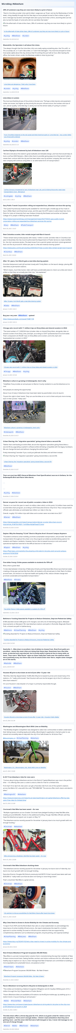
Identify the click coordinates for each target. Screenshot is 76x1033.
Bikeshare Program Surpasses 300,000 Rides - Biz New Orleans (24, 976)
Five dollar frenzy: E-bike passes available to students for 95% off (24, 609)
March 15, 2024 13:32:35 (9, 916)
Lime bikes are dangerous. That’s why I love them (19, 84)
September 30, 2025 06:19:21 (11, 39)
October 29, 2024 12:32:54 (10, 556)
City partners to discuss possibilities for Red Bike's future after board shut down (29, 913)
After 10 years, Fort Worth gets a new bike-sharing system (22, 301)
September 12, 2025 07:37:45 (11, 92)
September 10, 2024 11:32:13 (11, 612)
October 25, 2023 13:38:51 (10, 1010)
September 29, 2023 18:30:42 (11, 1029)
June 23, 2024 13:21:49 (9, 720)
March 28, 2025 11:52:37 (9, 228)
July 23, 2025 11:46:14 (9, 199)
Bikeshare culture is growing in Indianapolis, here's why (22, 427)
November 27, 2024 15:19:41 (11, 496)
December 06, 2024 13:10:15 (10, 435)
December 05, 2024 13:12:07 (10, 469)
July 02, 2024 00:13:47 (9, 667)
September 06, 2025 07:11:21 (11, 144)
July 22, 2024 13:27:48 (9, 643)
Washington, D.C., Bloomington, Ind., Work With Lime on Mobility (25, 767)
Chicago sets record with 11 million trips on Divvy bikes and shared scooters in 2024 (30, 367)
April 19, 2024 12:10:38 (9, 803)
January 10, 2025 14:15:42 (10, 375)
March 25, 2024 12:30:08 (9, 859)
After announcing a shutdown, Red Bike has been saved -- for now (25, 856)
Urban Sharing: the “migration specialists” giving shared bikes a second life (28, 461)
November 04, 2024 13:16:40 (11, 527)
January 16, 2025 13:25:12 (10, 322)
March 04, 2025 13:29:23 (9, 255)
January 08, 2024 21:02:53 (10, 947)
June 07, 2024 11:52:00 (9, 771)
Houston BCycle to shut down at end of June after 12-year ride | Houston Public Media (31, 717)
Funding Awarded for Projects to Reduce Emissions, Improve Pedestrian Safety (29, 640)
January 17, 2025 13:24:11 (10, 309)
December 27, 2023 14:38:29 (10, 980)
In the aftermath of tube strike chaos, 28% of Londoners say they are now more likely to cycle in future (36, 31)
